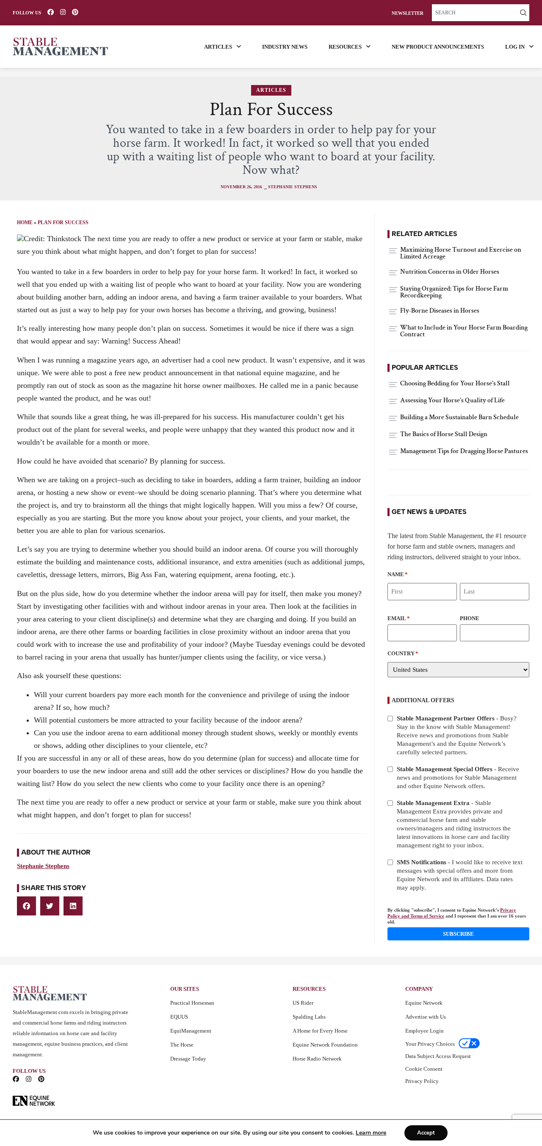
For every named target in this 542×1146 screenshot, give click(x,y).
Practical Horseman (192, 1003)
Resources (345, 47)
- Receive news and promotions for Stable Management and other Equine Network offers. (458, 777)
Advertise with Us (425, 1017)
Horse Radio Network (317, 1058)
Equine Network (423, 1003)
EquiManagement (190, 1031)
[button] (26, 905)
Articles (218, 47)
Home (25, 222)
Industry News (284, 47)
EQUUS (179, 1017)
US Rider (303, 1003)
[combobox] (474, 12)
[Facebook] (50, 12)
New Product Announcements (438, 47)
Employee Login (424, 1031)
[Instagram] (63, 12)
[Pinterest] (75, 12)
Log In (515, 47)
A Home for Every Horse (320, 1031)
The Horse (182, 1045)
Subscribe (458, 934)
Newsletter (407, 13)
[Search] (523, 12)
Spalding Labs (309, 1017)
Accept (426, 1133)
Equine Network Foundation (325, 1045)
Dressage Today (188, 1058)
